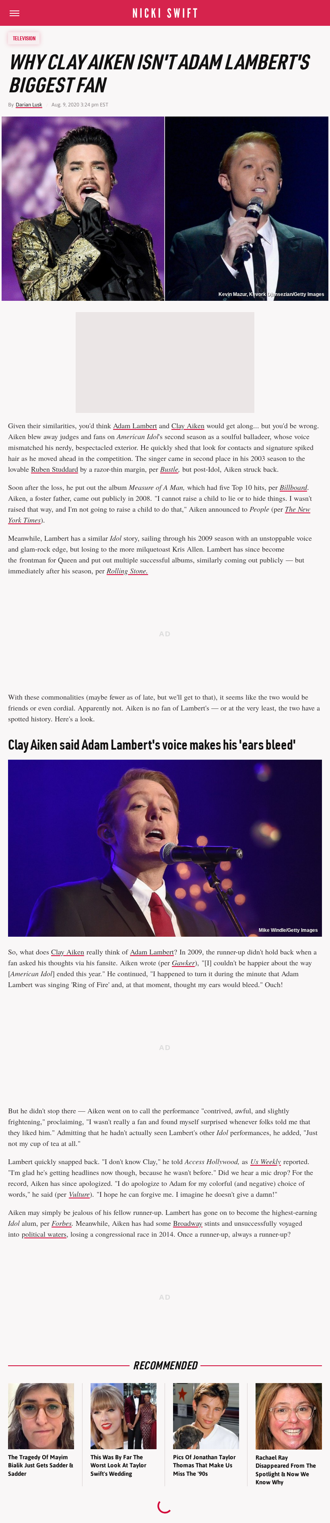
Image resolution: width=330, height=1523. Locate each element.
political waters (44, 1234)
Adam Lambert (135, 425)
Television (24, 38)
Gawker (183, 962)
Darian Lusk (29, 105)
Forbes (62, 1223)
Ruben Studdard (54, 469)
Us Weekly (265, 1161)
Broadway (187, 1223)
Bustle (169, 469)
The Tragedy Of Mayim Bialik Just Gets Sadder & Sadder (40, 1465)
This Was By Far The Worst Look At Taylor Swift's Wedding (118, 1465)
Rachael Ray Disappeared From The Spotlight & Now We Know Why (286, 1469)
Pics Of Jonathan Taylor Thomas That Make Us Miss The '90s (204, 1465)
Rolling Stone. (127, 570)
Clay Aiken (187, 425)
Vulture (79, 1194)
